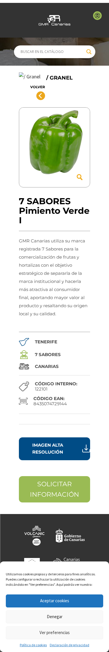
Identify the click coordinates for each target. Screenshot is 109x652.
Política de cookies (33, 645)
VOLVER (37, 87)
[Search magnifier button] (89, 52)
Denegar (54, 616)
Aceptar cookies (54, 600)
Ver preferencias (55, 632)
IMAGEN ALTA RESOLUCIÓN (47, 448)
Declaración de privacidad (69, 645)
